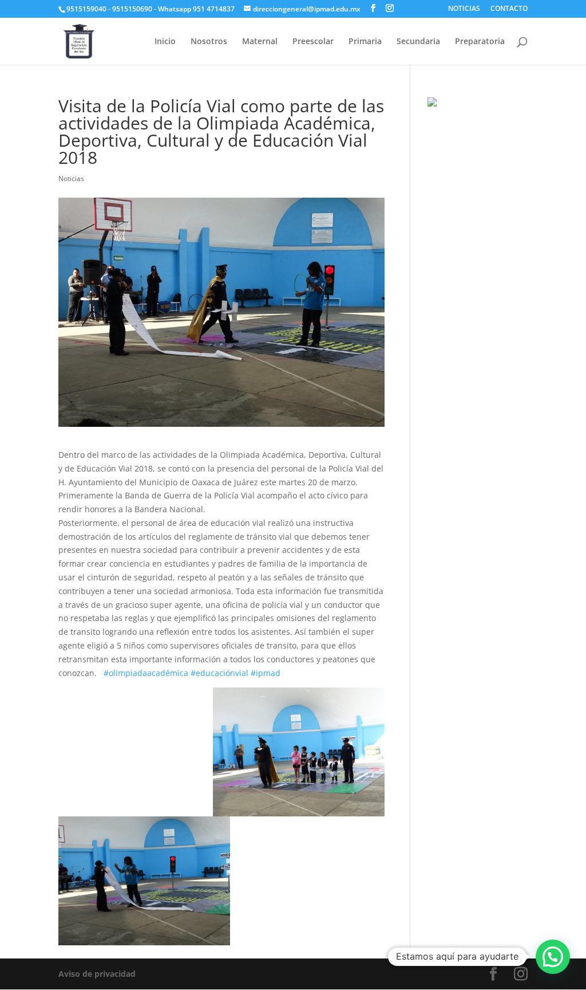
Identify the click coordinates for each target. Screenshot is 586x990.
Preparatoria (480, 41)
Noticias (71, 178)
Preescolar (313, 41)
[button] (553, 957)
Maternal (260, 41)
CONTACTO (509, 9)
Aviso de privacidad (97, 973)
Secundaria (418, 41)
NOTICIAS (464, 9)
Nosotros (209, 41)
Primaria (365, 41)
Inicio (165, 41)
